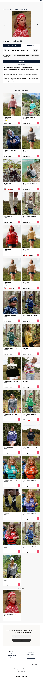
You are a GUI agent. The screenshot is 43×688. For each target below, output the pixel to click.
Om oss (31, 650)
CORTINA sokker (7, 513)
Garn (12, 653)
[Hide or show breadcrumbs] (26, 9)
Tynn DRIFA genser (7, 183)
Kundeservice (31, 652)
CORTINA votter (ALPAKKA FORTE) (11, 150)
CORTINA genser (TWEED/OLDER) (11, 414)
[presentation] (4, 25)
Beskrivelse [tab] (21, 61)
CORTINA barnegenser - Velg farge (30, 315)
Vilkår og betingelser (31, 654)
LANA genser (25, 381)
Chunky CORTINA (26, 348)
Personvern (31, 659)
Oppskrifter (12, 657)
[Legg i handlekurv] (19, 123)
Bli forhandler (12, 664)
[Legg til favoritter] (19, 94)
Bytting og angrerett (31, 658)
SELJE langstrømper (8, 216)
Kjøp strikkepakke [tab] (30, 45)
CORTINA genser (7, 117)
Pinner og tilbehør (12, 655)
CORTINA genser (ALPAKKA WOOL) (30, 183)
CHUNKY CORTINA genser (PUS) (29, 117)
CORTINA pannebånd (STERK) (10, 315)
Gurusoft (21, 686)
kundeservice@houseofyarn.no (22, 669)
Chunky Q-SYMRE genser (9, 447)
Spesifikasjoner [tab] (21, 64)
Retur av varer (31, 656)
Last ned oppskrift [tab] (12, 45)
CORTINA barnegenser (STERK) (29, 216)
